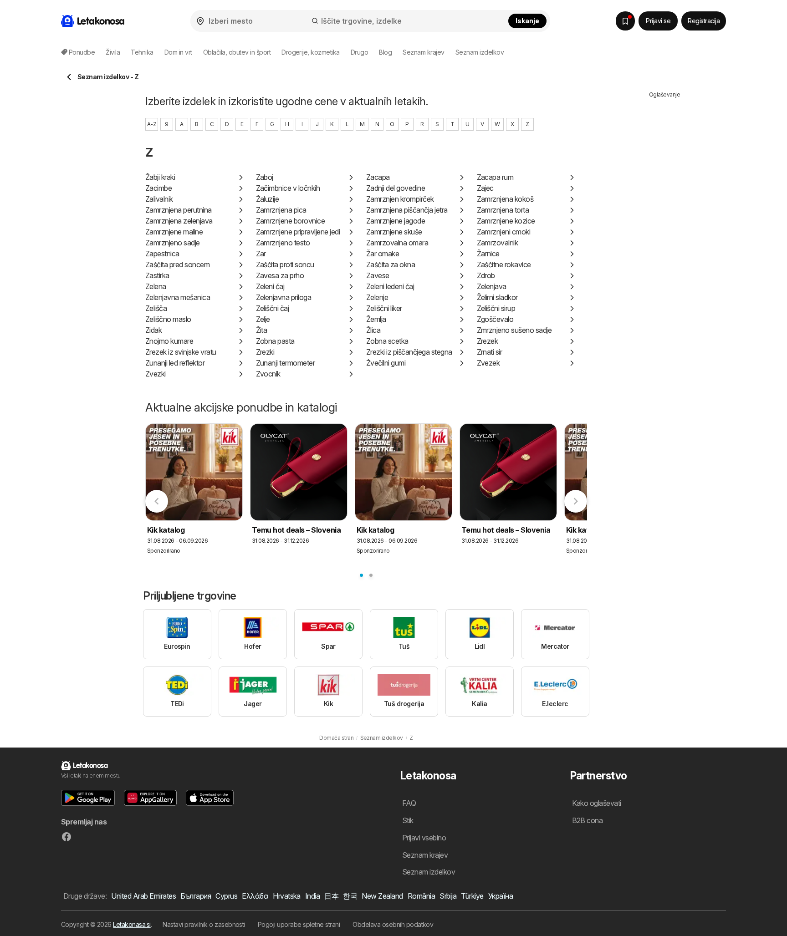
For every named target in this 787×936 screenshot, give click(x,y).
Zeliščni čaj (272, 308)
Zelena (155, 286)
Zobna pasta (275, 341)
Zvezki (155, 373)
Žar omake (382, 253)
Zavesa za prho (280, 275)
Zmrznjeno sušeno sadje (514, 330)
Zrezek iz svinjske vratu (180, 351)
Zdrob (486, 275)
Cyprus (226, 895)
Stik (408, 820)
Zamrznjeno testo (283, 242)
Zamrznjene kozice (506, 220)
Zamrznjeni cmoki (504, 231)
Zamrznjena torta (503, 209)
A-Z (151, 124)
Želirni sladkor (497, 297)
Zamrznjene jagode (395, 220)
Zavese (377, 275)
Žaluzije (267, 198)
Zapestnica (162, 253)
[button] (88, 798)
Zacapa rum (495, 177)
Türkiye (472, 895)
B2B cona (587, 820)
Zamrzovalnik (497, 242)
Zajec (485, 188)
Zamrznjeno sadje (172, 242)
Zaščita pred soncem (177, 264)
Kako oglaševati (596, 803)
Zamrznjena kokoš (505, 198)
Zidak (153, 330)
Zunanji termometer (285, 362)
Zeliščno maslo (168, 319)
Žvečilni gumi (385, 362)
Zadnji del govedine (395, 188)
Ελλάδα (255, 895)
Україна (500, 895)
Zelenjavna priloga (284, 297)
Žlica (373, 330)
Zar (261, 253)
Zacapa (378, 177)
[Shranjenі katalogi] (625, 21)
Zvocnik (268, 373)
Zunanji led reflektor (174, 362)
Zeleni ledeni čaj (390, 286)
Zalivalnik (159, 198)
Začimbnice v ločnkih (288, 188)
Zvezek (488, 362)
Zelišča (156, 308)
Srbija (447, 895)
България (195, 895)
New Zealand (382, 895)
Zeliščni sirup (496, 308)
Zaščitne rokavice (504, 264)
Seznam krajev (423, 52)
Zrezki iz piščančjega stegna (409, 351)
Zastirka (157, 275)
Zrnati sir (489, 351)
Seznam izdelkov (479, 52)
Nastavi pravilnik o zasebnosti (204, 924)
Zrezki (265, 351)
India (312, 895)
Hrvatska (287, 895)
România (421, 895)
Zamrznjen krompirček (400, 198)
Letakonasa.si (131, 924)
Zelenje (377, 297)
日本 (331, 895)
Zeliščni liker (384, 308)
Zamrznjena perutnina (178, 209)
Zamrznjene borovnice (290, 220)
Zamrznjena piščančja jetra (407, 209)
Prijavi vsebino (424, 837)
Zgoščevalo (495, 319)
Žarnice (488, 253)
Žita (261, 330)
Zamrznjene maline (174, 231)
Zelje (263, 319)
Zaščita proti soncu (285, 264)
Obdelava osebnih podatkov (393, 924)
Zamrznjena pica (281, 209)
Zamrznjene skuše (394, 231)
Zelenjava (491, 286)
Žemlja (376, 319)
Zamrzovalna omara (397, 242)
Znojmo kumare (169, 341)
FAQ (409, 803)
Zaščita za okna (390, 264)
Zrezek (487, 341)
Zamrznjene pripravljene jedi (298, 231)
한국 (350, 895)
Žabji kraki (160, 177)
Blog (385, 52)
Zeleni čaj (270, 286)
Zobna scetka (387, 341)
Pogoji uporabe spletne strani (299, 924)
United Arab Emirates (143, 895)
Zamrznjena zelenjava (179, 220)
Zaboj (264, 177)
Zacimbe (158, 188)
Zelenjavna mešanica (177, 297)
